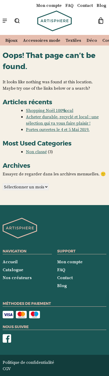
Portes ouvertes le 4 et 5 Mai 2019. (57, 129)
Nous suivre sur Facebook (7, 338)
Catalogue (13, 270)
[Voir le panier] (100, 21)
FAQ (69, 5)
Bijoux (11, 40)
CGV (7, 369)
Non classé (36, 152)
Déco (92, 40)
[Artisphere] (20, 237)
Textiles (73, 40)
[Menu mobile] (5, 21)
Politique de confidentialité (28, 362)
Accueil (10, 262)
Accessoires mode (41, 40)
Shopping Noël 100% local (49, 110)
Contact (85, 5)
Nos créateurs (17, 277)
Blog (101, 5)
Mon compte (49, 5)
